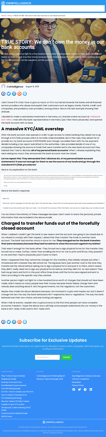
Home (3, 15)
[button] (3, 94)
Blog (10, 15)
